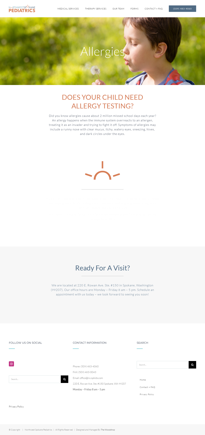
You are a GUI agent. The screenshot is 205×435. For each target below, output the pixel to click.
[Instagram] (11, 363)
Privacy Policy (16, 406)
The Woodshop (108, 429)
